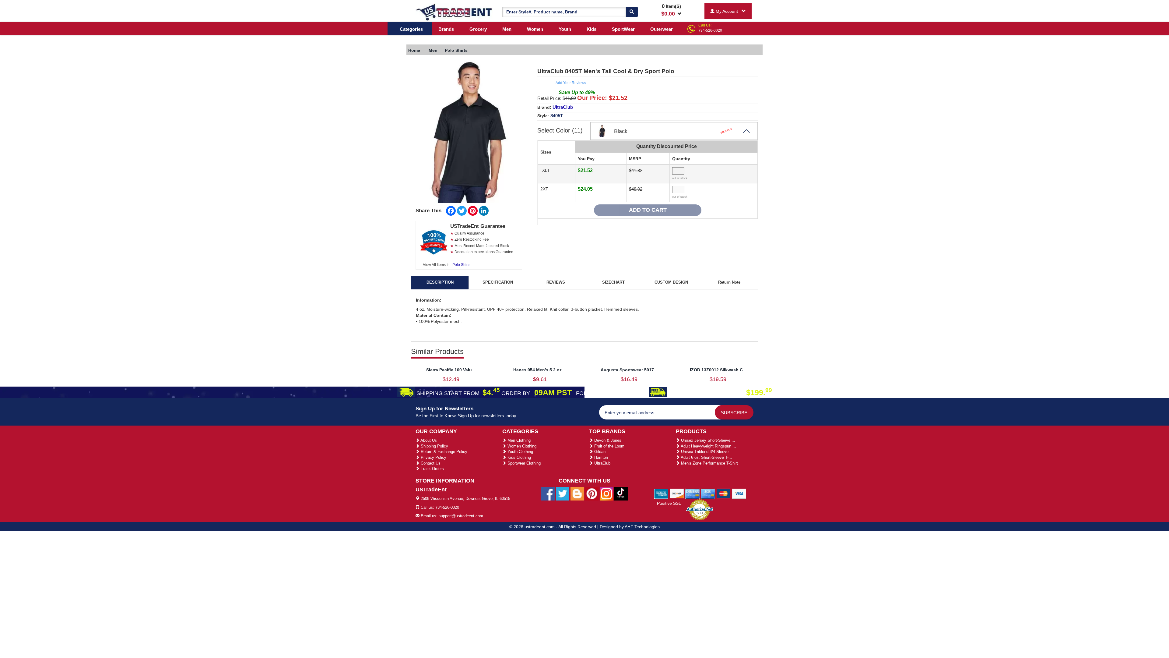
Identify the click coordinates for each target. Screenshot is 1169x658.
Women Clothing (521, 446)
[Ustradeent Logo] (454, 12)
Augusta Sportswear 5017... (629, 369)
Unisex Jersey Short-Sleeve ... (707, 440)
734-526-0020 (710, 30)
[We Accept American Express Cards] (661, 493)
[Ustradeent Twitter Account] (562, 493)
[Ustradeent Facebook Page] (548, 493)
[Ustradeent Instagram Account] (606, 493)
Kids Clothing (518, 457)
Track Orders (432, 468)
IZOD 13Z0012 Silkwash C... (718, 369)
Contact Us (430, 463)
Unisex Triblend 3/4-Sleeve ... (706, 451)
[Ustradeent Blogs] (577, 493)
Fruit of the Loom (608, 446)
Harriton (600, 457)
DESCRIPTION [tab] (440, 282)
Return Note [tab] (729, 282)
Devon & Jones (607, 440)
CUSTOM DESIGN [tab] (671, 282)
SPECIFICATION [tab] (498, 282)
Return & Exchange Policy (443, 451)
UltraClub (563, 107)
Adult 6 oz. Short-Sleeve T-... (706, 457)
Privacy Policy (433, 457)
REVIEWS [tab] (555, 282)
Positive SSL (669, 503)
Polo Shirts (461, 265)
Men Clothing (518, 440)
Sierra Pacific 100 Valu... (451, 369)
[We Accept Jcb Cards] (708, 493)
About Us (428, 440)
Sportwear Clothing (523, 463)
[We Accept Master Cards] (723, 493)
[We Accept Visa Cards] (739, 493)
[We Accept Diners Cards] (692, 493)
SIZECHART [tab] (613, 282)
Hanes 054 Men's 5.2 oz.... (540, 369)
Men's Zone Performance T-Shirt (709, 463)
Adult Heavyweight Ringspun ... (708, 446)
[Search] (632, 12)
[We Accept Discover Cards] (677, 493)
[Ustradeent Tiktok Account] (621, 493)
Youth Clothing (519, 451)
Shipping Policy (434, 446)
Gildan (599, 451)
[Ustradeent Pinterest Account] (592, 493)
